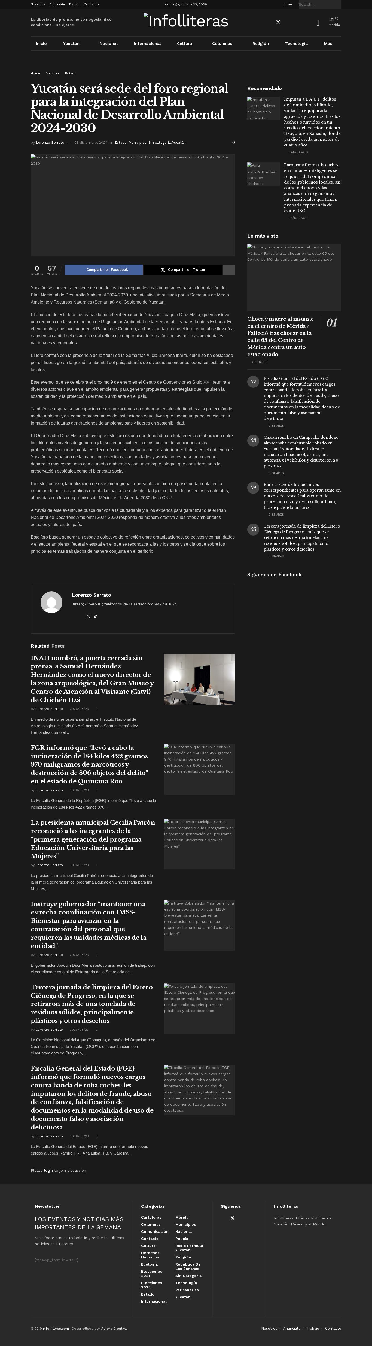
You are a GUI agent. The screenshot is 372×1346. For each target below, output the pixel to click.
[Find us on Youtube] (288, 22)
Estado (71, 73)
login (48, 1170)
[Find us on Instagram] (297, 22)
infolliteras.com (56, 1328)
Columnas (222, 43)
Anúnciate (57, 4)
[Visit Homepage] (186, 22)
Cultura (184, 43)
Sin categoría (159, 142)
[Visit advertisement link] (186, 66)
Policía (181, 1238)
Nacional (109, 43)
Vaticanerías (187, 1290)
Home (35, 73)
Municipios (138, 142)
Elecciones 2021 (151, 1273)
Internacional (147, 43)
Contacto (91, 4)
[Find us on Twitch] (307, 23)
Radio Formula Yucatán (189, 1247)
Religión (260, 43)
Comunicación (155, 1231)
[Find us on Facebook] (268, 22)
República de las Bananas (188, 1266)
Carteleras (151, 1217)
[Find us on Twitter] (278, 22)
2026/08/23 (79, 709)
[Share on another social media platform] (229, 270)
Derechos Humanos (150, 1255)
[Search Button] (338, 4)
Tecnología (296, 43)
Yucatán (71, 43)
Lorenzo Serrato (50, 142)
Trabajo (75, 4)
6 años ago (297, 152)
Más (328, 43)
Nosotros (38, 4)
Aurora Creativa (114, 1328)
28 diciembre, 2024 (91, 142)
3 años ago (297, 218)
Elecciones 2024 (151, 1285)
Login (287, 4)
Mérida (181, 1217)
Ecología (149, 1264)
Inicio (41, 43)
